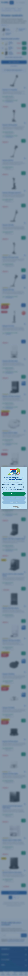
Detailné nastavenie (14, 498)
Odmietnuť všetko (14, 502)
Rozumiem (14, 494)
